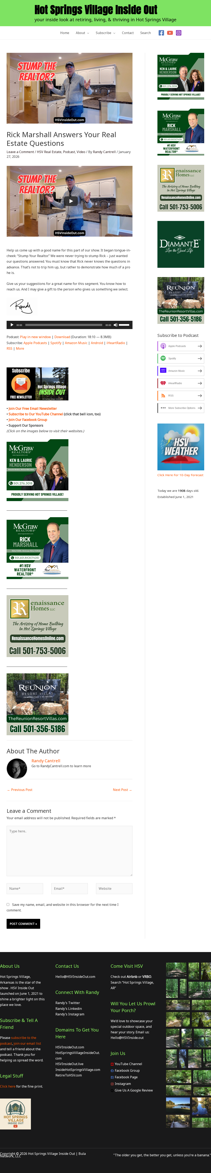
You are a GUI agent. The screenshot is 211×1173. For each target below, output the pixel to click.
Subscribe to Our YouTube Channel (36, 414)
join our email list (27, 1043)
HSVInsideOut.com (69, 1047)
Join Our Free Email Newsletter (33, 408)
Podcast (69, 152)
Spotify (55, 343)
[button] (87, 33)
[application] (69, 325)
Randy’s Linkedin (68, 1008)
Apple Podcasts (35, 343)
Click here (7, 1086)
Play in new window (35, 337)
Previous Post (19, 789)
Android (97, 343)
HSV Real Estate (49, 152)
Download (62, 337)
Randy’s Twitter (67, 1003)
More (20, 348)
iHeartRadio (116, 343)
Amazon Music (76, 343)
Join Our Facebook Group (28, 419)
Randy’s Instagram (69, 1014)
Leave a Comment (20, 152)
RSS (9, 348)
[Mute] (116, 325)
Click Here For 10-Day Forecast (180, 475)
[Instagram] (179, 33)
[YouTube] (170, 33)
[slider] (124, 324)
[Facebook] (161, 33)
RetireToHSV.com (68, 1075)
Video (81, 152)
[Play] (71, 201)
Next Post (122, 789)
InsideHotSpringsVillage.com (77, 1069)
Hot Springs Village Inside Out (96, 9)
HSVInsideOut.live (69, 1064)
